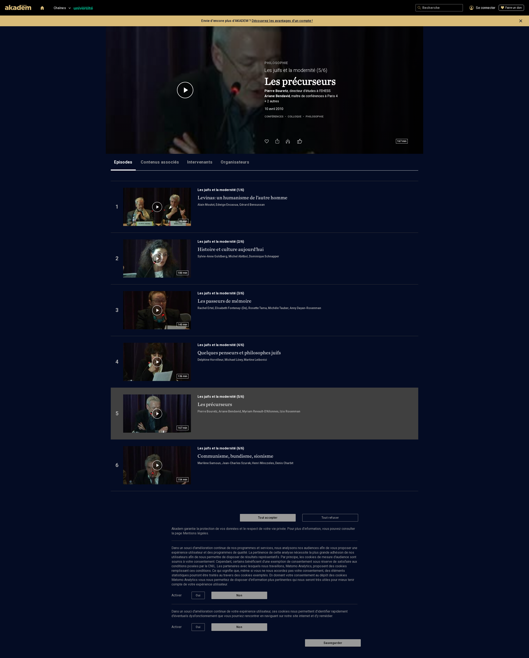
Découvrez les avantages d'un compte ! (282, 21)
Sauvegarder (333, 643)
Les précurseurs (215, 404)
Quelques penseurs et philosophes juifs (239, 353)
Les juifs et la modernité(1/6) (221, 190)
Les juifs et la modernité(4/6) (221, 345)
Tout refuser (330, 517)
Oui (198, 595)
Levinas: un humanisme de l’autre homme (242, 198)
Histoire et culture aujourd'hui (231, 249)
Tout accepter (268, 517)
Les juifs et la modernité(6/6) (221, 448)
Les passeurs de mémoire (224, 301)
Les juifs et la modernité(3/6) (221, 293)
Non (239, 595)
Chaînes (60, 8)
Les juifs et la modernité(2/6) (221, 242)
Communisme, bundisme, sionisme (235, 456)
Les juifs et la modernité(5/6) (295, 70)
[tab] (123, 162)
